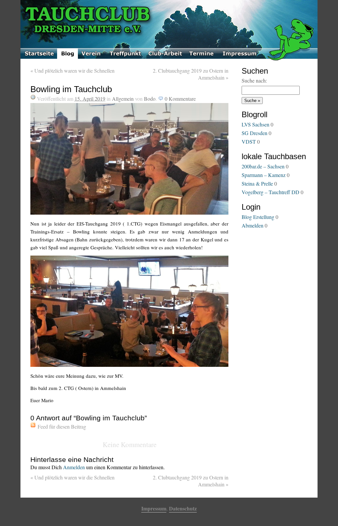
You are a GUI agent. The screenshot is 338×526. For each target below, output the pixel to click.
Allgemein (123, 98)
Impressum (153, 508)
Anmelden (74, 467)
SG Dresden (254, 132)
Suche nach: (254, 80)
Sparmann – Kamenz (264, 174)
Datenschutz (183, 508)
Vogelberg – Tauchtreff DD (270, 192)
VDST (249, 141)
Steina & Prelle (257, 183)
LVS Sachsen (255, 124)
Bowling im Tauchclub (71, 89)
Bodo (149, 98)
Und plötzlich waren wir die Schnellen (72, 70)
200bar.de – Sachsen (263, 166)
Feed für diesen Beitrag (62, 426)
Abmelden (252, 225)
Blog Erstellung (258, 216)
